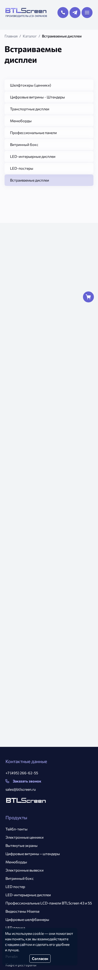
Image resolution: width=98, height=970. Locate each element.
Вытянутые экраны (21, 845)
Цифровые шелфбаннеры (27, 919)
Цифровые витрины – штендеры (32, 853)
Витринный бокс (19, 878)
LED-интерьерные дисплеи (28, 895)
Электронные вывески (24, 870)
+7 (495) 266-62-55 (21, 773)
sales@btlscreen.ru (20, 789)
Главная (11, 36)
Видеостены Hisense (22, 911)
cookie (38, 933)
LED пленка (15, 927)
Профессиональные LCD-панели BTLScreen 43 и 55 (48, 903)
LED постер (15, 886)
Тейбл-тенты (16, 829)
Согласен (40, 958)
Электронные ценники (24, 837)
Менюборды (16, 862)
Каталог (30, 36)
